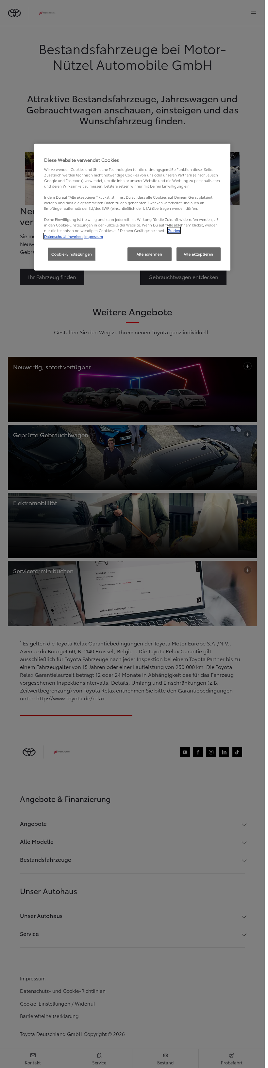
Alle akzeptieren (198, 253)
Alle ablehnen (149, 253)
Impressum (93, 236)
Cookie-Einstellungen (71, 253)
